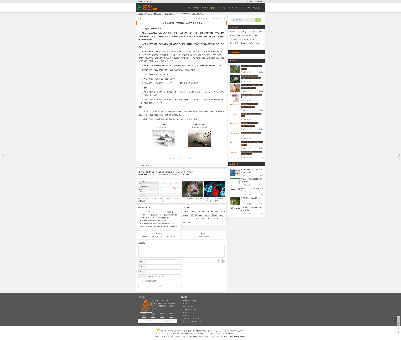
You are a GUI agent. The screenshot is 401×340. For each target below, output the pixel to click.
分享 (189, 158)
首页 (189, 8)
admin (179, 172)
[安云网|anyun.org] (243, 336)
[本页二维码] (398, 333)
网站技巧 (213, 8)
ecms (223, 211)
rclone (209, 219)
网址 (141, 271)
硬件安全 (157, 14)
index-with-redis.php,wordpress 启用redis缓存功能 (156, 212)
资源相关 (230, 8)
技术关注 (205, 8)
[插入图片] (223, 261)
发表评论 (204, 18)
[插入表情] (218, 261)
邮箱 (143, 266)
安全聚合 (248, 8)
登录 (150, 1)
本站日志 (256, 8)
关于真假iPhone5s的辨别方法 (250, 198)
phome (207, 215)
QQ (141, 276)
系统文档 (215, 215)
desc (217, 211)
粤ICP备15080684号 (232, 336)
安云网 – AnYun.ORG (150, 7)
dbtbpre (185, 215)
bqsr (221, 215)
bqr (184, 222)
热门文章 (250, 1)
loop (189, 222)
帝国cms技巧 (200, 219)
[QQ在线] (153, 315)
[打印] (196, 18)
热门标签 (256, 1)
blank (192, 219)
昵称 (143, 261)
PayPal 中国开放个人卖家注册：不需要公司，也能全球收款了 (160, 226)
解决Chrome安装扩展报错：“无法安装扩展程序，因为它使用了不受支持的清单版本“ (167, 223)
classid (185, 219)
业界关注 (196, 8)
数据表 (194, 211)
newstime (210, 211)
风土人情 (222, 8)
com (200, 215)
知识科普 (239, 8)
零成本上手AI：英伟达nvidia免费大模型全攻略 (155, 218)
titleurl (216, 219)
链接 (261, 1)
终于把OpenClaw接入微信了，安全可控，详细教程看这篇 (159, 215)
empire (222, 219)
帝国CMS (194, 215)
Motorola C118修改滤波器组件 (251, 133)
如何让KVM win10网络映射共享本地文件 (153, 221)
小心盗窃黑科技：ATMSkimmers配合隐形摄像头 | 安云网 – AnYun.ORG (170, 174)
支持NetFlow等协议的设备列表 (192, 198)
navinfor (201, 211)
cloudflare (186, 211)
